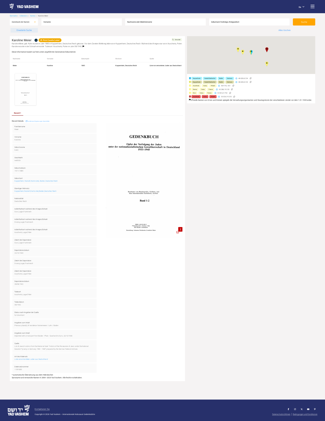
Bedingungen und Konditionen (305, 414)
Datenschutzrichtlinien (281, 414)
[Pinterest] (314, 409)
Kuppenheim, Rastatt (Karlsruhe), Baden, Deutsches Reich (36, 181)
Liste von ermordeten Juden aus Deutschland (31, 359)
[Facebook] (288, 409)
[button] (312, 6)
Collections (23, 16)
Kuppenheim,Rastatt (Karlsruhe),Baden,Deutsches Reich (35, 191)
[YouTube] (308, 409)
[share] (36, 40)
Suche (304, 22)
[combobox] (21, 21)
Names (32, 16)
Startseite (13, 16)
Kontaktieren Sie (42, 409)
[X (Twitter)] (301, 409)
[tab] (17, 113)
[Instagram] (295, 409)
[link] (23, 7)
